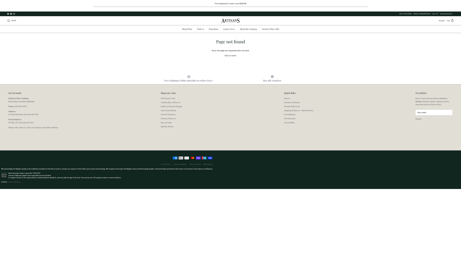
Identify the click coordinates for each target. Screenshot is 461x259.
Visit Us (200, 29)
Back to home (230, 55)
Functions (213, 29)
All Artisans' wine (168, 98)
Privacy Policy (165, 164)
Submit (418, 119)
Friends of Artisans (292, 102)
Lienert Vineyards (168, 114)
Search (287, 98)
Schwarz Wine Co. (168, 118)
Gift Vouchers (290, 118)
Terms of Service (195, 164)
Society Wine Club (270, 29)
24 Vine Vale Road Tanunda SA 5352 (23, 114)
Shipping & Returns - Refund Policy (298, 110)
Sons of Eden (166, 122)
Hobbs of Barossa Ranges (171, 106)
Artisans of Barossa (13, 182)
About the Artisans (248, 29)
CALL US (435, 14)
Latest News (229, 29)
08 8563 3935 (21, 106)
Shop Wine (187, 29)
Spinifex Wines (167, 126)
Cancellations (289, 114)
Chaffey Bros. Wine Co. (171, 102)
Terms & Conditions (180, 164)
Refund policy (208, 164)
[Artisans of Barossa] (230, 21)
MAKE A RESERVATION (421, 14)
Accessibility (289, 122)
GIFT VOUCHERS (405, 14)
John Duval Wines (168, 110)
